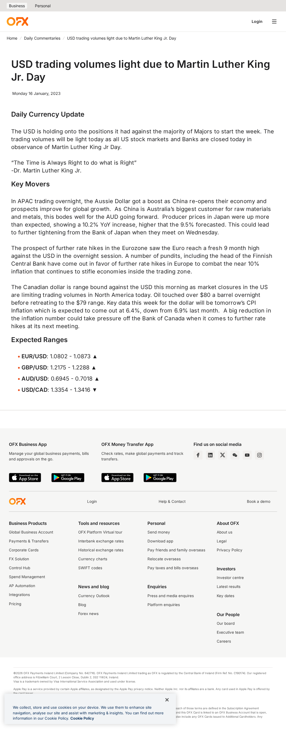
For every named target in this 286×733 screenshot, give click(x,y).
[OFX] (17, 21)
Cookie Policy (82, 718)
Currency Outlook (93, 595)
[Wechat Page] (234, 455)
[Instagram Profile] (259, 455)
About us (224, 532)
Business (17, 5)
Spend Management (27, 577)
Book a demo (258, 501)
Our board (226, 623)
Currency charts (92, 559)
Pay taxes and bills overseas (172, 568)
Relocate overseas (164, 559)
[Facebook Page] (198, 455)
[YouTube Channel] (247, 455)
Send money (158, 532)
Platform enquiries (163, 604)
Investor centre (230, 577)
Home (12, 38)
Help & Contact (172, 501)
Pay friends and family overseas (176, 550)
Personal (43, 5)
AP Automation (22, 585)
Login (257, 21)
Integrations (19, 594)
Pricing (15, 604)
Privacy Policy (229, 550)
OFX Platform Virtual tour (100, 532)
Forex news (88, 613)
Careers (224, 641)
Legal (222, 541)
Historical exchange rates (100, 550)
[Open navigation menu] (274, 21)
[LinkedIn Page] (210, 455)
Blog (82, 604)
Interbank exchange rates (101, 541)
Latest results (228, 586)
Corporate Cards (24, 550)
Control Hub (19, 568)
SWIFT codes (90, 568)
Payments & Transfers (29, 541)
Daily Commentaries (42, 38)
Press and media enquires (170, 595)
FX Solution (19, 559)
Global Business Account (31, 532)
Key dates (225, 595)
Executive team (230, 632)
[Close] (167, 700)
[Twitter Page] (222, 455)
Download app (160, 541)
